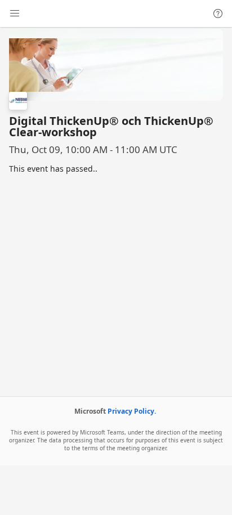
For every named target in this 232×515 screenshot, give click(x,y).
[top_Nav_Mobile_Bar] (15, 14)
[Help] (218, 13)
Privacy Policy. (132, 411)
